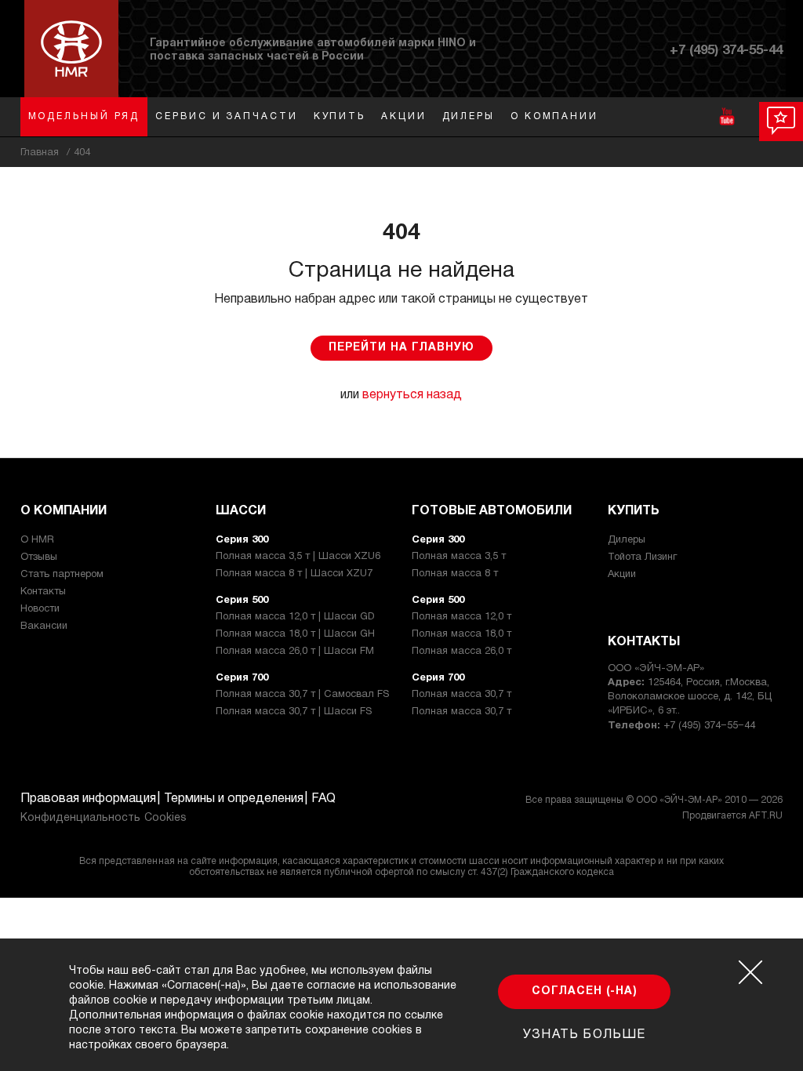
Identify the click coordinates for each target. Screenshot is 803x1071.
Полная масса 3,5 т (459, 556)
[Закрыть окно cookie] (750, 972)
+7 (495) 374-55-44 (726, 50)
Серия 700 (242, 678)
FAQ (323, 798)
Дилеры (468, 116)
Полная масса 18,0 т (461, 634)
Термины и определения (233, 798)
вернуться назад (412, 395)
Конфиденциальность (80, 818)
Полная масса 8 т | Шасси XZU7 (294, 574)
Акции (404, 116)
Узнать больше (584, 1034)
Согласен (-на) (585, 991)
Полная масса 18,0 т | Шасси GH (295, 634)
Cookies (165, 818)
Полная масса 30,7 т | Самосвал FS (302, 694)
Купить (339, 116)
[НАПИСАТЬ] (781, 121)
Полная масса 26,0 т (461, 651)
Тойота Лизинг (642, 557)
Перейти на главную (401, 348)
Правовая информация (88, 798)
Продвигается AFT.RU (732, 815)
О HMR (37, 540)
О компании (554, 116)
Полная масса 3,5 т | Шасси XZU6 (298, 556)
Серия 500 (242, 600)
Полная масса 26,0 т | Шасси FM (295, 651)
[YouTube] (727, 116)
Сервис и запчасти (226, 116)
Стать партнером (62, 574)
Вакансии (43, 626)
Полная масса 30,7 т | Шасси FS (294, 712)
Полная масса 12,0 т (461, 617)
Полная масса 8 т (455, 574)
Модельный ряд (84, 116)
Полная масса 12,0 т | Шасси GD (295, 617)
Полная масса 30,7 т (461, 694)
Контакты (43, 592)
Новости (40, 609)
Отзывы (38, 557)
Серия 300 (242, 540)
